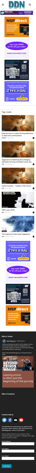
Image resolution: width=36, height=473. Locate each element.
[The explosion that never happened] (18, 224)
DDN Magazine (11, 341)
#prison (26, 344)
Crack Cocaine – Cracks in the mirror (16, 186)
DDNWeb (4, 138)
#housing (9, 346)
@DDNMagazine (21, 341)
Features (4, 183)
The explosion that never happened (16, 234)
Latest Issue (5, 207)
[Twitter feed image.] (18, 372)
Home (3, 109)
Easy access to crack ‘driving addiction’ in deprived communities (17, 134)
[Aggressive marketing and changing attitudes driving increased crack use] (18, 149)
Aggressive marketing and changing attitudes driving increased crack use (16, 161)
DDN (3, 164)
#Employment (24, 346)
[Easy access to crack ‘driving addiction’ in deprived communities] (18, 123)
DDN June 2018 (8, 210)
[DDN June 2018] (18, 200)
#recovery (18, 349)
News (3, 130)
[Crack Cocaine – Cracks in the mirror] (18, 176)
